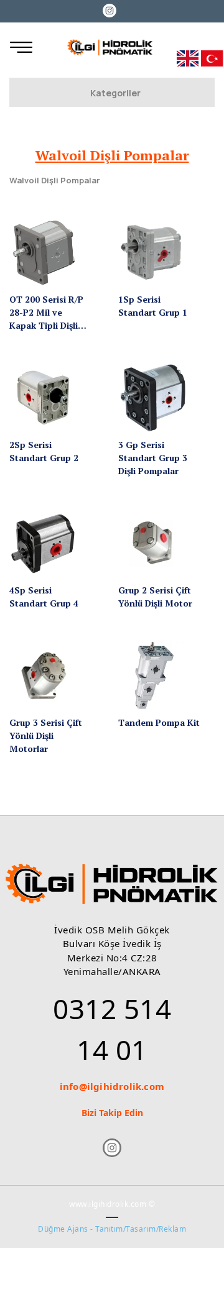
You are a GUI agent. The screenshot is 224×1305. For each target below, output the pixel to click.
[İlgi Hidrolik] (110, 47)
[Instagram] (110, 9)
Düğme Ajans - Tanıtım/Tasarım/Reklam (112, 1229)
